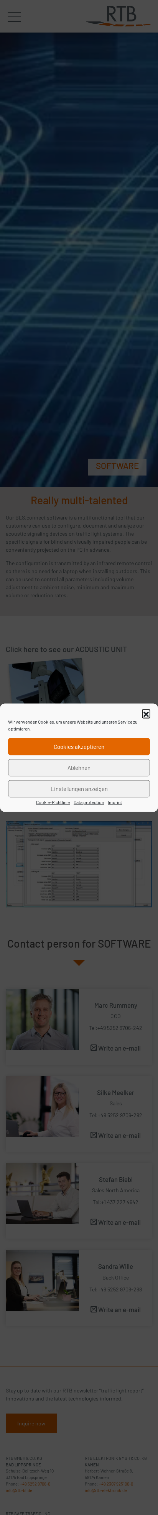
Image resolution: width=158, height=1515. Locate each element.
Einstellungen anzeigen (79, 788)
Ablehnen (79, 767)
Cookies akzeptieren (79, 746)
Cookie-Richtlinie (53, 801)
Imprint (115, 801)
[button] (146, 713)
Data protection (89, 801)
